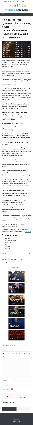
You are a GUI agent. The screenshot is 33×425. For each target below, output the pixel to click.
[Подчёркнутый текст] (8, 353)
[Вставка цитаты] (6, 356)
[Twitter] (10, 6)
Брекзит (7, 248)
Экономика (8, 246)
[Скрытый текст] (3, 356)
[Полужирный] (3, 353)
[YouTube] (15, 6)
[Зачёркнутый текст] (11, 353)
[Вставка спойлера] (11, 356)
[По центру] (16, 353)
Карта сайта (16, 421)
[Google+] (17, 6)
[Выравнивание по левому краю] (13, 353)
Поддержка (16, 418)
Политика (8, 242)
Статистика (16, 419)
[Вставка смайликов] (21, 353)
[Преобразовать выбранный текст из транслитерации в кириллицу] (9, 356)
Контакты (16, 416)
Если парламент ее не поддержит (14, 218)
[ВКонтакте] (8, 6)
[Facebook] (13, 6)
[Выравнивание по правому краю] (19, 353)
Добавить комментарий (10, 402)
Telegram (28, 231)
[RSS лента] (20, 6)
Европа (7, 238)
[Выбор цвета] (29, 353)
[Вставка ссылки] (24, 353)
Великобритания (10, 240)
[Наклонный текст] (6, 353)
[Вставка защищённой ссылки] (27, 353)
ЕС (6, 244)
